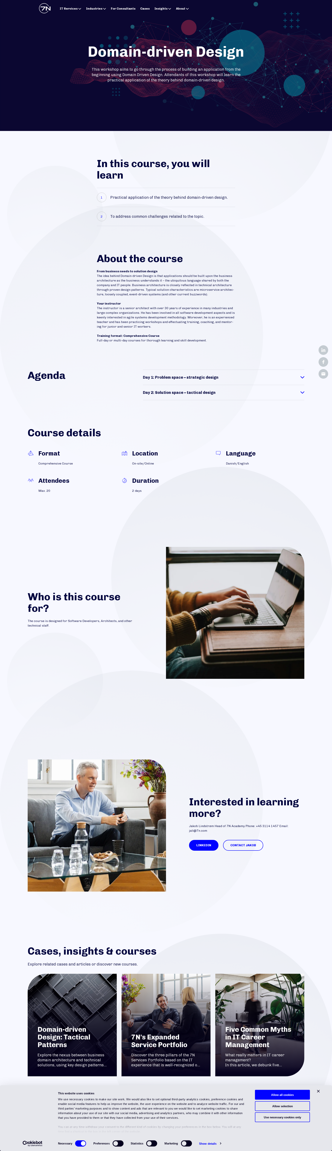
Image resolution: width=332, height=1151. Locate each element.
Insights (161, 8)
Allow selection (282, 1106)
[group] (72, 1025)
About (181, 8)
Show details (208, 1143)
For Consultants (123, 8)
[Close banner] (318, 1091)
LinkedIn (203, 845)
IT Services (69, 8)
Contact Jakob (243, 845)
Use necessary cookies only (282, 1117)
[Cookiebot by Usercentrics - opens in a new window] (32, 1143)
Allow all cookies (282, 1094)
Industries (94, 8)
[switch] (118, 1143)
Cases (145, 8)
